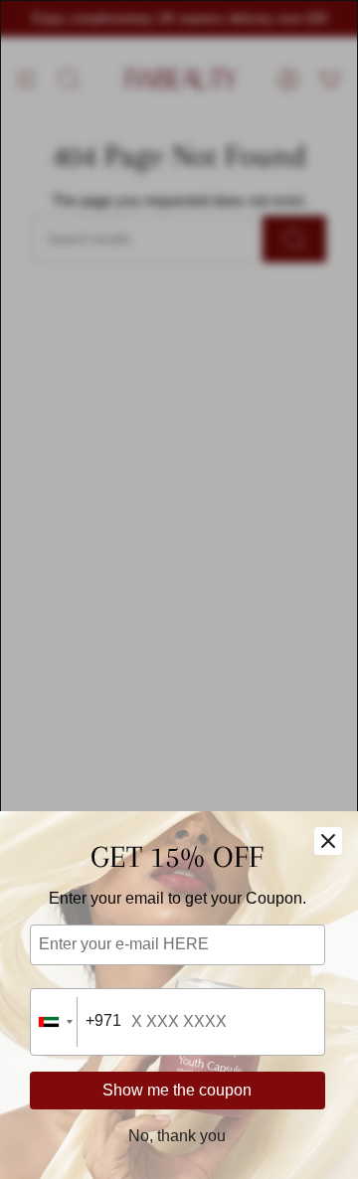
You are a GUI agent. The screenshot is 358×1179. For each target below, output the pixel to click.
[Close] (328, 841)
